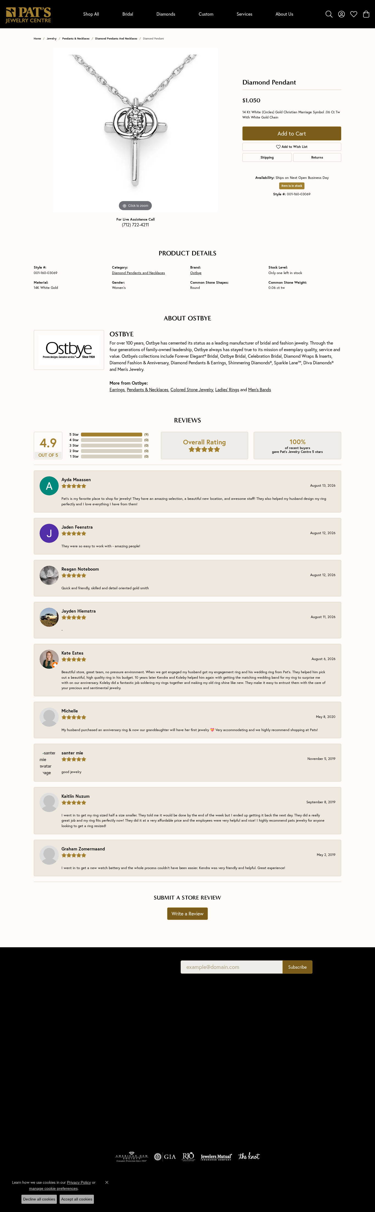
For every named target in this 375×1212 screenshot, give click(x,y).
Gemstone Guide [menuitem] (204, 1049)
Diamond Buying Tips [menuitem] (208, 1026)
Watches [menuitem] (119, 1116)
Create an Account (284, 1018)
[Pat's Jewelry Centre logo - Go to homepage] (28, 14)
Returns (317, 157)
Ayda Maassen (76, 479)
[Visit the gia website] (165, 1157)
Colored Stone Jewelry (191, 389)
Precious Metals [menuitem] (203, 1057)
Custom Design (281, 1049)
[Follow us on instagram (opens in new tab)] (300, 1079)
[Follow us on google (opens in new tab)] (287, 1079)
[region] (135, 130)
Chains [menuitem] (118, 1086)
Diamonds (165, 14)
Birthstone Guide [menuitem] (204, 1041)
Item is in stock (291, 186)
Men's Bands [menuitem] (122, 1055)
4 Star (74, 440)
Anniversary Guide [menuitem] (205, 1087)
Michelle (69, 711)
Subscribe (297, 967)
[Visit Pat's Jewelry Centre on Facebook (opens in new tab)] (273, 1079)
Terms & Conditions (273, 1187)
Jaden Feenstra (77, 527)
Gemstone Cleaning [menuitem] (207, 1080)
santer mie (72, 753)
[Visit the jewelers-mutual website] (216, 1157)
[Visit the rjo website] (188, 1157)
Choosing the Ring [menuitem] (206, 1034)
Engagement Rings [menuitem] (128, 1047)
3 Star (74, 445)
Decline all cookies (39, 1199)
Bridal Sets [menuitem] (121, 1124)
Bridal (127, 14)
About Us (284, 14)
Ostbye (196, 272)
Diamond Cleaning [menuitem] (206, 1072)
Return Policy (209, 1187)
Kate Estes (72, 653)
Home (37, 38)
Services (244, 14)
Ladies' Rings (227, 389)
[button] (329, 14)
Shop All (91, 14)
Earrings (117, 389)
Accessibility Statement (317, 1187)
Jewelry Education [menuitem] (206, 1011)
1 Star (74, 456)
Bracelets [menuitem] (120, 1109)
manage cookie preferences (53, 1188)
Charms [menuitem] (118, 1078)
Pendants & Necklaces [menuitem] (131, 1070)
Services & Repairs (284, 1041)
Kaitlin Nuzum (75, 796)
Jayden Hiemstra (78, 611)
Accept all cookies (76, 1199)
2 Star (74, 451)
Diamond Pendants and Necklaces (116, 38)
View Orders (279, 1034)
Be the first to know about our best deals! (119, 967)
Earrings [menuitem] (119, 1093)
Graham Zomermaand (83, 849)
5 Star (74, 434)
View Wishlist (280, 1026)
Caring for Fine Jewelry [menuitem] (210, 1064)
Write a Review (187, 913)
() (146, 434)
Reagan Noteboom (80, 569)
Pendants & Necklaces (75, 38)
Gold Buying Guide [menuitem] (206, 1095)
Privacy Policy (238, 1187)
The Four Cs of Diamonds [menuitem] (212, 1018)
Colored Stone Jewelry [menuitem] (131, 1101)
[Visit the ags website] (132, 1157)
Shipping (267, 157)
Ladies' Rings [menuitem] (123, 1063)
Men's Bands (259, 389)
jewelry (52, 38)
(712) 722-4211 (135, 224)
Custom (206, 14)
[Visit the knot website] (249, 1157)
